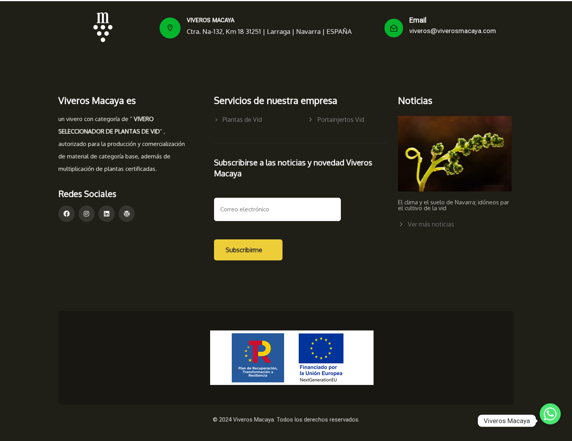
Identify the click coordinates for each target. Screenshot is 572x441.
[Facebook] (66, 214)
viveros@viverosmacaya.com (452, 31)
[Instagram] (87, 214)
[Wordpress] (127, 214)
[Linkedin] (106, 214)
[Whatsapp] (550, 420)
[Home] (102, 27)
